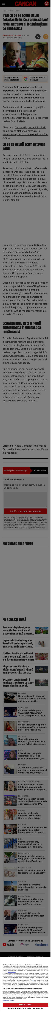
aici (33, 980)
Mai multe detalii (12, 972)
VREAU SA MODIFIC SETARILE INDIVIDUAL (25, 1008)
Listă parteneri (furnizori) (8, 1000)
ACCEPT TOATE (25, 1005)
